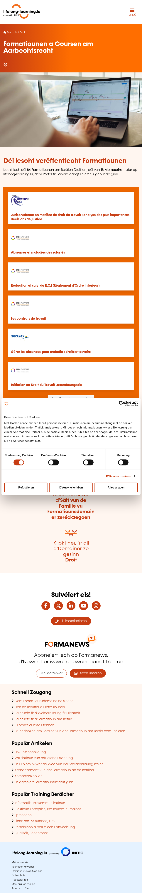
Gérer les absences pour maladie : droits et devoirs (51, 352)
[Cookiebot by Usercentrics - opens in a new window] (121, 403)
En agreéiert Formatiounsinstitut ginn (44, 782)
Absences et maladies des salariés (38, 252)
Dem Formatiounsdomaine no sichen (44, 701)
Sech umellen (89, 673)
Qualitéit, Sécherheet (31, 833)
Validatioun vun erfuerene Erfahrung (44, 758)
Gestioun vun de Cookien (27, 871)
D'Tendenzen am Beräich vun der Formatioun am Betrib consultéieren (70, 731)
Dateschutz (18, 875)
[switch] (53, 462)
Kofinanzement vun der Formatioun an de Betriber (54, 770)
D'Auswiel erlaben (71, 487)
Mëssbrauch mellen (23, 884)
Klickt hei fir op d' (70, 506)
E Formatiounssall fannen (34, 725)
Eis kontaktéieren (73, 621)
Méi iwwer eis (20, 862)
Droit (23, 32)
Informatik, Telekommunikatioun (40, 803)
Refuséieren (26, 487)
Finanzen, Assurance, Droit (36, 821)
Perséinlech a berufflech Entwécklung (45, 827)
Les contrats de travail (28, 318)
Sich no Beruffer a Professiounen (40, 707)
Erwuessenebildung (30, 752)
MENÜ (132, 15)
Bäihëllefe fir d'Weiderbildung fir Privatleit (47, 713)
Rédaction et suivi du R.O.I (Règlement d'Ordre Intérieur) (55, 285)
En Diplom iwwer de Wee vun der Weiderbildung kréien (59, 764)
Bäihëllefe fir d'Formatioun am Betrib (43, 719)
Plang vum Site (20, 888)
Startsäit (12, 32)
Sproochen (23, 815)
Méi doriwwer (51, 673)
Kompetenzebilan (29, 776)
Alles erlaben (116, 487)
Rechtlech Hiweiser (23, 867)
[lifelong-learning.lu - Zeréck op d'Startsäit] (21, 12)
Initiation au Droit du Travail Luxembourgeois (46, 385)
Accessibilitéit (20, 880)
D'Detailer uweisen (118, 476)
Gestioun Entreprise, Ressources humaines (48, 809)
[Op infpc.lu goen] (47, 855)
